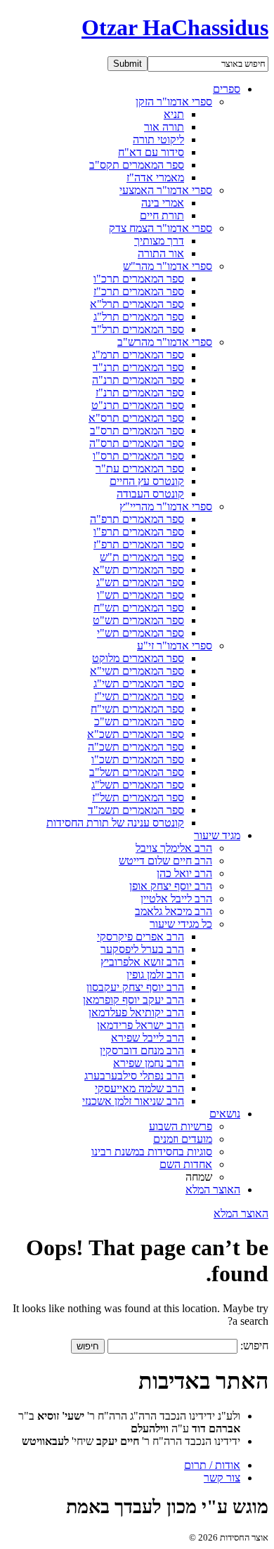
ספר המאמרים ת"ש (142, 557)
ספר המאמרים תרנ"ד (138, 367)
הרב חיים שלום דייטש (165, 861)
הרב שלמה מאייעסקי (139, 1088)
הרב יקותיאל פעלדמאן (136, 1012)
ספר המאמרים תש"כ (139, 721)
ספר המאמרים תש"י (140, 633)
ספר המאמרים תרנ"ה (138, 380)
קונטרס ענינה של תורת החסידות (115, 823)
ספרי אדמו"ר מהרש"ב (164, 342)
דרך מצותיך (159, 241)
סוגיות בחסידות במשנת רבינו (151, 1152)
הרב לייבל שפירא (147, 1038)
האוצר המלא (212, 1189)
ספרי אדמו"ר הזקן (174, 102)
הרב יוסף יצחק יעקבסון (135, 987)
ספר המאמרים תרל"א (137, 304)
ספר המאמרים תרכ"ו (138, 279)
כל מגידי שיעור (181, 924)
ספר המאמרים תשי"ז (139, 696)
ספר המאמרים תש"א (138, 570)
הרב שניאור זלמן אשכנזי (133, 1101)
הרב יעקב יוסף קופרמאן (133, 1000)
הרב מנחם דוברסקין (142, 1050)
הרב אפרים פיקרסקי (140, 936)
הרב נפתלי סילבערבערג (134, 1076)
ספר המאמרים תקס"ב (136, 165)
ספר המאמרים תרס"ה (136, 443)
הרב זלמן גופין (155, 974)
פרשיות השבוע (180, 1126)
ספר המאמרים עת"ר (140, 468)
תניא (174, 114)
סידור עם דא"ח (151, 152)
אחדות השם (185, 1164)
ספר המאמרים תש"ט (138, 620)
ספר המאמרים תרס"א (136, 418)
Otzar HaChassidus (174, 27)
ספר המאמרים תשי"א (137, 671)
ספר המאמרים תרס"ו (138, 456)
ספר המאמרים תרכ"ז (138, 291)
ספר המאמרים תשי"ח (137, 709)
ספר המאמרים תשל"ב (136, 772)
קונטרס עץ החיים (147, 481)
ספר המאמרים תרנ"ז (140, 392)
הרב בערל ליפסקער (142, 949)
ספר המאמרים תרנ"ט (137, 405)
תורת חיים (162, 215)
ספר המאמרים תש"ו (140, 595)
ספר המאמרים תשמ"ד (136, 810)
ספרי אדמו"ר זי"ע (174, 646)
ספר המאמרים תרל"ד (137, 329)
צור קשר (222, 1478)
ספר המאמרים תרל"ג (138, 317)
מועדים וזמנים (182, 1139)
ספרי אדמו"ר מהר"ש (167, 266)
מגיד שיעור (217, 835)
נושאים (224, 1114)
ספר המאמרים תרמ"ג (138, 355)
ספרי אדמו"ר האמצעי (165, 190)
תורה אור (164, 127)
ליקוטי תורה (158, 139)
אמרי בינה (162, 203)
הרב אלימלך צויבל (174, 848)
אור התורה (161, 253)
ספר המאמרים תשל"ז (138, 797)
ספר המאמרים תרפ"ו (138, 532)
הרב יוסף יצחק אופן (170, 886)
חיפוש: (254, 1346)
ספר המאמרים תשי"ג (138, 683)
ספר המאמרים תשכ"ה (136, 747)
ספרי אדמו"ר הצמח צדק (160, 228)
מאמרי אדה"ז (155, 177)
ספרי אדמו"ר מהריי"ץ (165, 506)
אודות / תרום (212, 1465)
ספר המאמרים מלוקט (138, 658)
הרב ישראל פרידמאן (140, 1025)
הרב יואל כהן (184, 873)
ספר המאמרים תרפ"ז (138, 544)
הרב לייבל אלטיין (176, 899)
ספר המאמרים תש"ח (138, 608)
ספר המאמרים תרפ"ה (137, 519)
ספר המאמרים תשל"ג (137, 785)
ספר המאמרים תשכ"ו (137, 759)
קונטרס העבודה (150, 494)
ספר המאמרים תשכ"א (135, 734)
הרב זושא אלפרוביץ (142, 962)
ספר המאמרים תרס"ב (137, 430)
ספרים (226, 89)
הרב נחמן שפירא (148, 1063)
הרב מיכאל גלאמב (173, 911)
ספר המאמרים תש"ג (140, 582)
